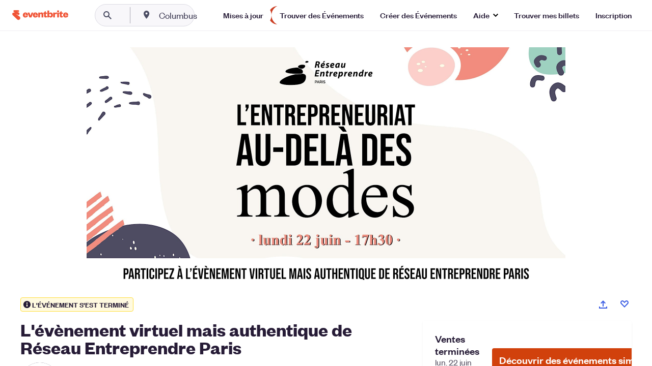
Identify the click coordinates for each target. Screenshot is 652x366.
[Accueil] (40, 15)
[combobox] (210, 15)
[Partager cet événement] (603, 304)
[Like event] (624, 304)
